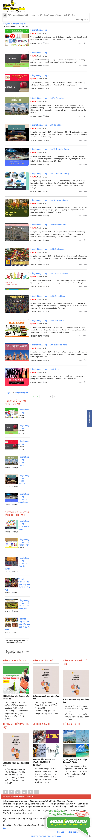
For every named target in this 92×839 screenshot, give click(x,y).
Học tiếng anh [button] (81, 19)
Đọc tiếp (82, 43)
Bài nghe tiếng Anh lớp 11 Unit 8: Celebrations (47, 249)
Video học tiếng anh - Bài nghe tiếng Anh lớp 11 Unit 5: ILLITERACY (44, 762)
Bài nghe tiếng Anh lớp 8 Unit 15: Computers (23, 542)
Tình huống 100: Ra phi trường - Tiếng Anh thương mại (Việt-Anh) (16, 705)
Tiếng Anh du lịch (72, 723)
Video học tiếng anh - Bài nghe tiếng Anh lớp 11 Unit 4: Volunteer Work (46, 771)
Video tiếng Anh (41, 723)
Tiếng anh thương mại (14, 660)
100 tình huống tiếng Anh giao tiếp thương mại (16, 697)
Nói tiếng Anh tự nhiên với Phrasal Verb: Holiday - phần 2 (77, 708)
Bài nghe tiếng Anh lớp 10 (39, 75)
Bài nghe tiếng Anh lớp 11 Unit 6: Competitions (47, 296)
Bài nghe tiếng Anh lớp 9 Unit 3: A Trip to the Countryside (23, 604)
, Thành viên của (38, 33)
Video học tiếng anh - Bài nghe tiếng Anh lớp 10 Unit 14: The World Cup (76, 768)
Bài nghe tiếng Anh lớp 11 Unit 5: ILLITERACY (47, 320)
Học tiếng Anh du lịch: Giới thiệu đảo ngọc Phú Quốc (75, 760)
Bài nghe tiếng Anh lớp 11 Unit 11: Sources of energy (49, 173)
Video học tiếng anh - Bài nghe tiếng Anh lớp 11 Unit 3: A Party (46, 779)
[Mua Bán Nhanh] (68, 816)
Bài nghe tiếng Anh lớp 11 (39, 52)
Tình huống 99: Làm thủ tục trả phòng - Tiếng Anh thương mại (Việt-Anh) (16, 713)
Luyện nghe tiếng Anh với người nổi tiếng (46, 15)
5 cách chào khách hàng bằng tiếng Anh (46, 697)
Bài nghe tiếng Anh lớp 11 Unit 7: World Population (49, 273)
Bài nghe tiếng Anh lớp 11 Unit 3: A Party (45, 369)
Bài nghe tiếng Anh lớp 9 (39, 30)
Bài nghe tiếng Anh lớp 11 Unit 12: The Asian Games (49, 149)
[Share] (5, 792)
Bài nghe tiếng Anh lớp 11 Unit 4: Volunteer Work (48, 344)
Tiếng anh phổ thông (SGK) (18, 15)
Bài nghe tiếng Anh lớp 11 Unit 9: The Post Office (48, 224)
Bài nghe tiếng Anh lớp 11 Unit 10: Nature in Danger (49, 200)
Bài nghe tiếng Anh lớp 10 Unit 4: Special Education (23, 525)
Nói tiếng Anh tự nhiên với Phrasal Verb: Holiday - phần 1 (77, 717)
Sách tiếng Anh (69, 15)
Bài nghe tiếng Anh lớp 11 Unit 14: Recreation (47, 98)
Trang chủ (6, 23)
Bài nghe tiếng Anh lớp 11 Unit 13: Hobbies (46, 125)
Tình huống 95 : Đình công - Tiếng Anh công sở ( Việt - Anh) (46, 705)
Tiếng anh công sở (43, 660)
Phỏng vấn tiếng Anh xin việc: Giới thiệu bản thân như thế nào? (15, 772)
